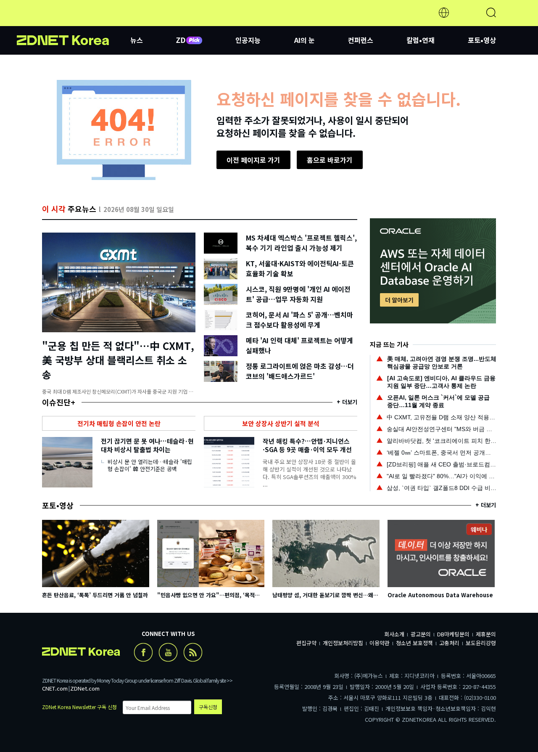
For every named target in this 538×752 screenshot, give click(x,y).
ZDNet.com (85, 688)
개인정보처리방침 (343, 643)
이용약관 (379, 643)
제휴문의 (486, 634)
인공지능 (248, 40)
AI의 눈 (304, 40)
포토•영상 (482, 40)
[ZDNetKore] (73, 22)
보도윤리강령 (481, 643)
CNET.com (55, 688)
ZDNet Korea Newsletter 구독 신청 (79, 706)
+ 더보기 (347, 402)
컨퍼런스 (360, 40)
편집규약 (306, 643)
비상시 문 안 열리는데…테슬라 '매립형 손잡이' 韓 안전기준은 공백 (150, 465)
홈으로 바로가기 (330, 160)
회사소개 (394, 634)
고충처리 (449, 643)
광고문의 (421, 634)
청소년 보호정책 (414, 643)
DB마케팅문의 (453, 634)
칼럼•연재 (420, 40)
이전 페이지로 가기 (253, 160)
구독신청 (208, 706)
